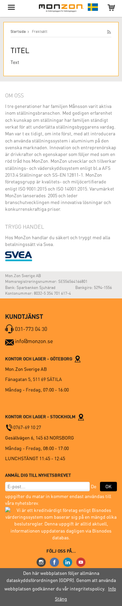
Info (112, 588)
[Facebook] (54, 561)
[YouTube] (80, 561)
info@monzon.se (34, 341)
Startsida (18, 31)
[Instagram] (41, 561)
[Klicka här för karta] (77, 358)
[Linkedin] (67, 561)
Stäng (61, 599)
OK (108, 486)
